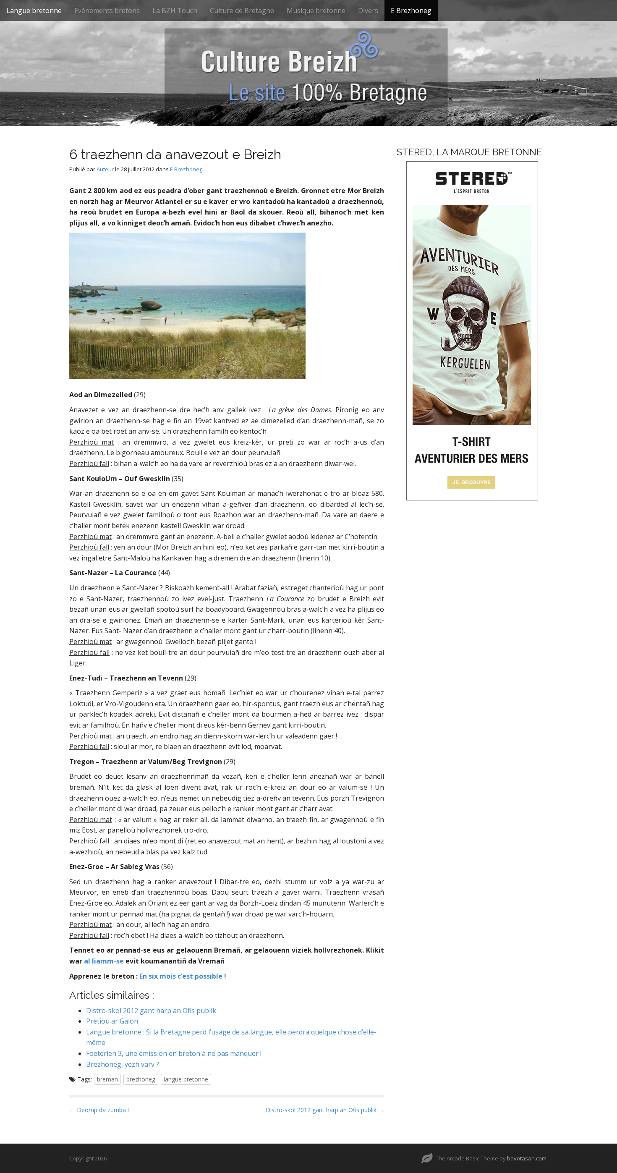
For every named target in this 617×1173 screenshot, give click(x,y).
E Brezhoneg (411, 10)
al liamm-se (104, 961)
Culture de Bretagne (242, 10)
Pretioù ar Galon (112, 1021)
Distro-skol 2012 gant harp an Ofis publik (151, 1010)
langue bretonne (186, 1079)
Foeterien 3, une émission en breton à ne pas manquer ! (173, 1053)
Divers (368, 10)
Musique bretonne (316, 10)
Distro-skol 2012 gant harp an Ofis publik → (325, 1110)
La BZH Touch (174, 10)
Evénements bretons (107, 10)
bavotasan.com (526, 1158)
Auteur (105, 169)
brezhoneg (140, 1079)
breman (107, 1079)
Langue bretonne (34, 10)
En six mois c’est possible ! (182, 976)
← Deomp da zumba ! (99, 1110)
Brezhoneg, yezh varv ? (122, 1064)
